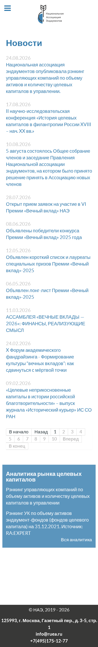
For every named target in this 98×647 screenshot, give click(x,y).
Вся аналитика (76, 539)
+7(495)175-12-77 (49, 640)
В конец (17, 446)
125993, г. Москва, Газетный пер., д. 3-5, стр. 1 (49, 624)
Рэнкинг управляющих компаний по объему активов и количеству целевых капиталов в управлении (48, 496)
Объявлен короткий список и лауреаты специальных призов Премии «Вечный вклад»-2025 (48, 264)
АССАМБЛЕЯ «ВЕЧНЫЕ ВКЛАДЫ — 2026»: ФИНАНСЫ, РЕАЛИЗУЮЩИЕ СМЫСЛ (45, 323)
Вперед (71, 438)
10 (54, 438)
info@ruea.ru (49, 634)
